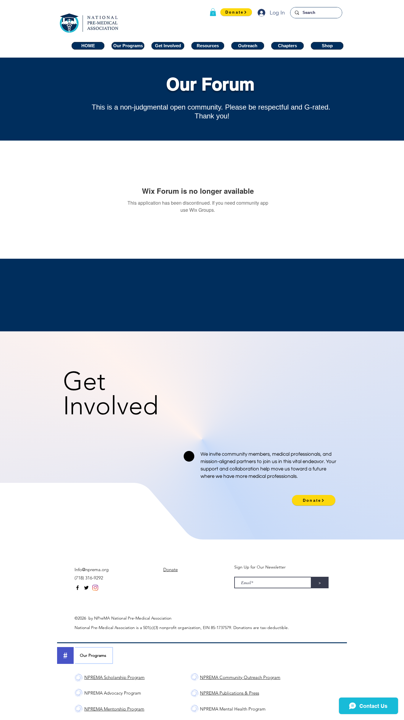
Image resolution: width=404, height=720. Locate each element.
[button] (213, 12)
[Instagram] (95, 588)
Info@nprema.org (92, 569)
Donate (170, 569)
